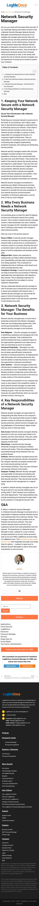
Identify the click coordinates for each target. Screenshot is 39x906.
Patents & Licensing (8, 850)
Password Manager (8, 634)
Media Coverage (7, 855)
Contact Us (5, 843)
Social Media (6, 641)
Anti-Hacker (5, 768)
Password (4, 632)
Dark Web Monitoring (8, 786)
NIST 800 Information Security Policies (13, 804)
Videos (4, 818)
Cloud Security (6, 627)
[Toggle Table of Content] (33, 71)
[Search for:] (16, 606)
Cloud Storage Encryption (9, 771)
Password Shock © (7, 778)
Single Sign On (6, 639)
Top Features (6, 754)
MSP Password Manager (9, 832)
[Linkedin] (19, 591)
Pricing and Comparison (12, 745)
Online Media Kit (7, 858)
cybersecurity (10, 12)
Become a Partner (7, 829)
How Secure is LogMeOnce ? (10, 799)
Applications (5, 624)
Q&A (5, 94)
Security (4, 637)
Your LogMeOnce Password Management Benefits (17, 807)
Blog (3, 860)
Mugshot (4, 776)
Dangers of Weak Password (10, 802)
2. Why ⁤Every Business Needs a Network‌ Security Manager (20, 80)
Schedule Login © (7, 781)
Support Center (6, 815)
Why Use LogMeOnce (8, 797)
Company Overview (7, 845)
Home (3, 12)
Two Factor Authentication (11, 644)
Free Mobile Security (8, 773)
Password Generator (8, 820)
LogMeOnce (5, 629)
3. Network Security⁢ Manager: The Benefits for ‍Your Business (19, 85)
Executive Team (6, 848)
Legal (3, 853)
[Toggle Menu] (36, 5)
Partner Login (6, 834)
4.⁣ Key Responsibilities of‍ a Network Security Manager (18, 90)
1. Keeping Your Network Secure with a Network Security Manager (19, 76)
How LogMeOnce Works (9, 794)
